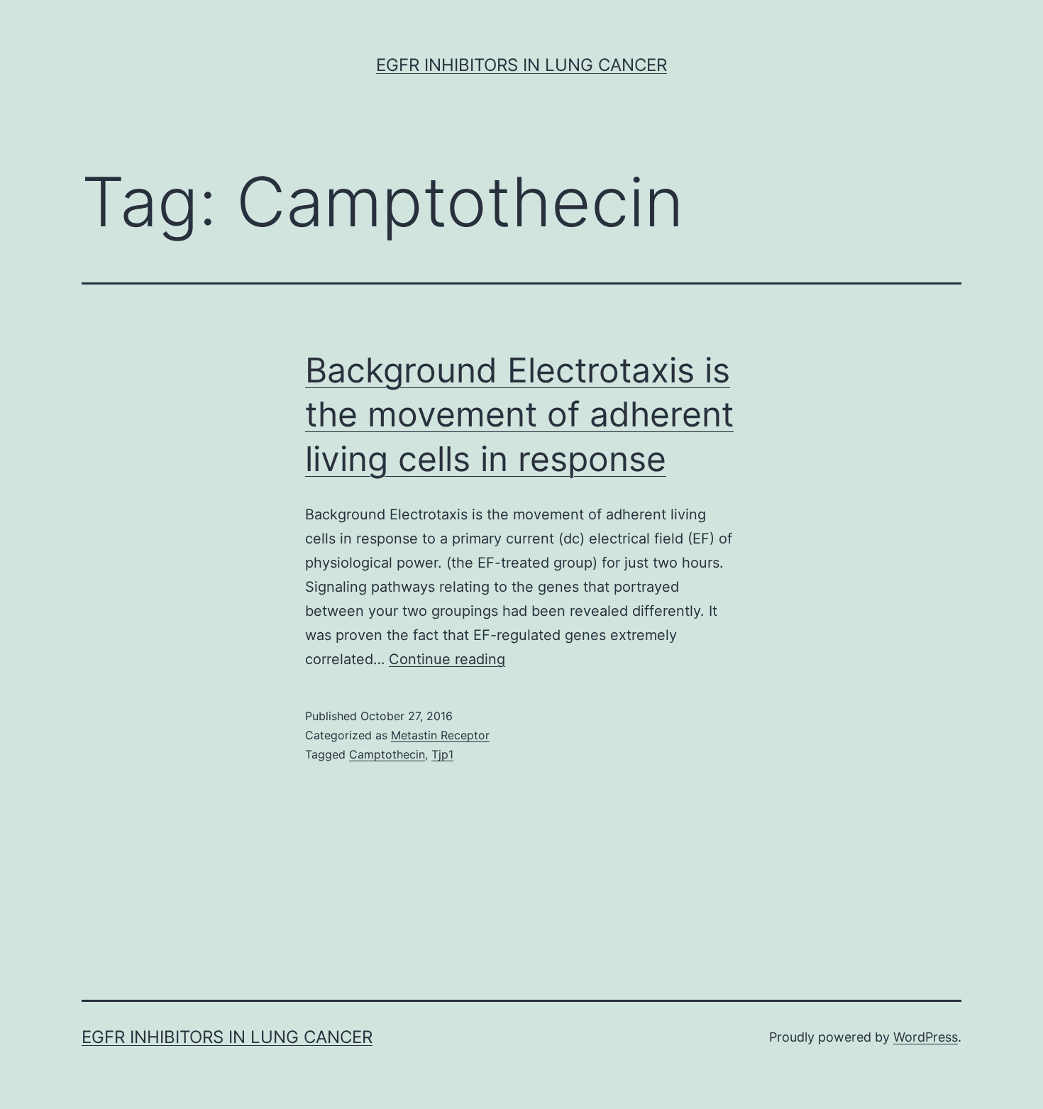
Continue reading (447, 659)
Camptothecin (387, 754)
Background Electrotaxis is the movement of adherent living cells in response (519, 414)
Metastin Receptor (440, 735)
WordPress (925, 1037)
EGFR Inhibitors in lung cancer (521, 65)
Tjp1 (442, 754)
